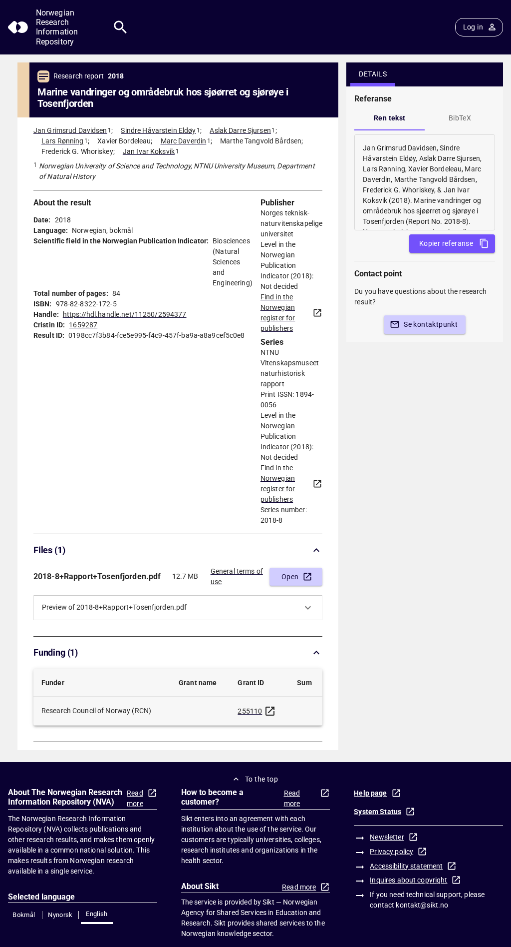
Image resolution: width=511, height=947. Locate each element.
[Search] (120, 27)
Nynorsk (60, 915)
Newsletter (387, 837)
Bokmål (23, 915)
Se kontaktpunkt (431, 324)
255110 (250, 711)
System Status (377, 812)
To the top (261, 779)
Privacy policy (391, 852)
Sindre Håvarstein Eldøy (158, 130)
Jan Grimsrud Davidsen (70, 130)
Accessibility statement (406, 866)
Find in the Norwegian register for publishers (277, 312)
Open (290, 577)
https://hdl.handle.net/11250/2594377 (125, 314)
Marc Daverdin (184, 141)
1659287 (83, 325)
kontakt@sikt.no (422, 905)
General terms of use (237, 576)
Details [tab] (373, 74)
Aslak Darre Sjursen (240, 130)
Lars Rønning (62, 141)
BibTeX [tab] (460, 118)
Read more (135, 798)
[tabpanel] (424, 182)
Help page (370, 793)
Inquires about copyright (408, 880)
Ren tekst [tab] (390, 118)
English (97, 914)
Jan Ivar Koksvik (149, 151)
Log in (473, 27)
